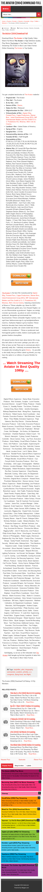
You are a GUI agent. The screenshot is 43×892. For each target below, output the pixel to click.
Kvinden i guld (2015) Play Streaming (15, 843)
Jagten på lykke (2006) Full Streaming (16, 832)
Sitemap (5, 793)
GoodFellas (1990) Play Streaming (14, 798)
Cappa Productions (23, 115)
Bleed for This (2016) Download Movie (16, 809)
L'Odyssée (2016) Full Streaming (22, 719)
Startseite (22, 760)
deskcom (26, 885)
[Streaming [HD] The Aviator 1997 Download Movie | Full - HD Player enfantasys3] (21, 286)
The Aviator (18, 48)
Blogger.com (25, 887)
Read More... (30, 702)
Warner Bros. (35, 295)
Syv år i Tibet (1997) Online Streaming (25, 706)
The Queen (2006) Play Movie (12, 771)
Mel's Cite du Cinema (16, 303)
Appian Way (27, 113)
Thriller (7, 30)
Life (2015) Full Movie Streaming (22, 732)
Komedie (36, 28)
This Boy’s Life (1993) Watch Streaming (25, 693)
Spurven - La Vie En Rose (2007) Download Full (19, 820)
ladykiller (17, 669)
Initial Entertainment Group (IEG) (22, 117)
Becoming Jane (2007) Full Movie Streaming (18, 782)
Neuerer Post (5, 760)
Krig (3, 30)
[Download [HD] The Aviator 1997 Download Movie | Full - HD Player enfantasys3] (21, 278)
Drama (21, 28)
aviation (19, 672)
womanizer (11, 672)
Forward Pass (11, 115)
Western (12, 30)
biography (29, 669)
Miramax (23, 122)
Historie (31, 28)
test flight (27, 674)
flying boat (19, 674)
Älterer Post (38, 760)
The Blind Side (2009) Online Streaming (25, 745)
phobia (25, 672)
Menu (6, 9)
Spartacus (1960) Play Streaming (14, 854)
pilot (22, 669)
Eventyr (26, 28)
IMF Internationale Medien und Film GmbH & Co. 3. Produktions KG (21, 120)
